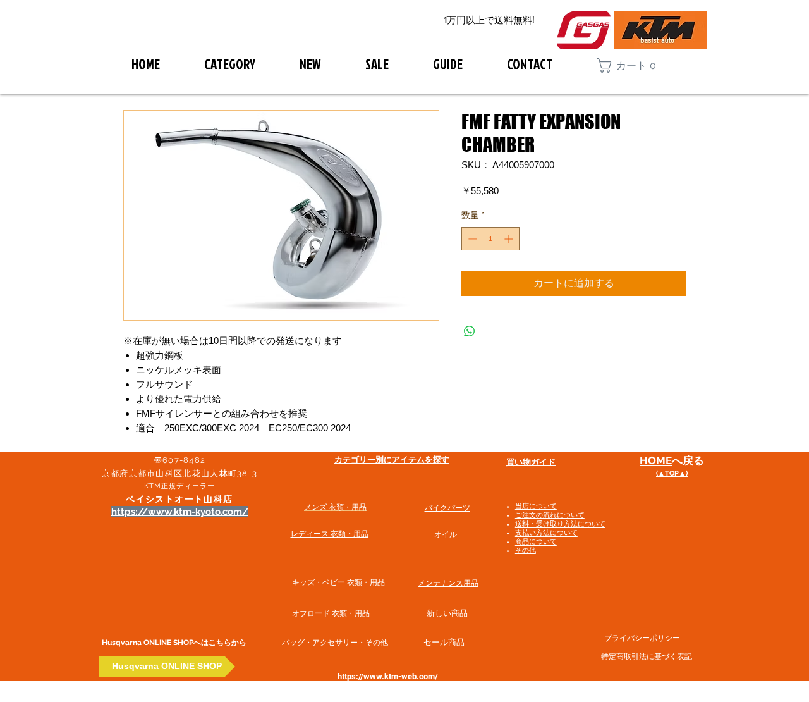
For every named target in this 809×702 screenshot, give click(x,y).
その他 (525, 550)
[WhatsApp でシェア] (469, 331)
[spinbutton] (490, 239)
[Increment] (510, 239)
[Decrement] (471, 239)
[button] (632, 65)
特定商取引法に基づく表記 (646, 656)
